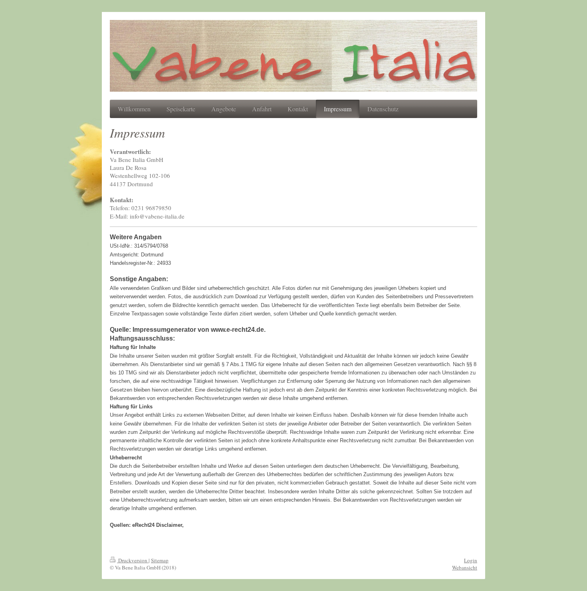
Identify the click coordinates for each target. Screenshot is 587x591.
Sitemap (160, 560)
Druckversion (133, 560)
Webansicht (464, 567)
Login (470, 560)
